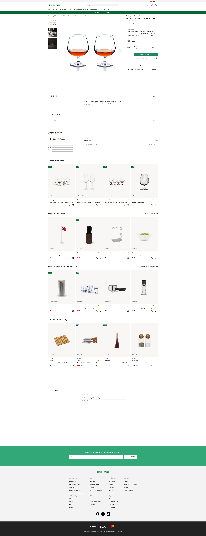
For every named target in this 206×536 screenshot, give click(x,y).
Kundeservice (72, 481)
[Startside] (54, 5)
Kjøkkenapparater (61, 9)
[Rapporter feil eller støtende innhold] (157, 144)
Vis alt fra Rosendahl (150, 213)
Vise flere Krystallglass (87, 395)
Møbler (92, 493)
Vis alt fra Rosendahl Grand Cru (147, 266)
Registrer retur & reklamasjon (76, 493)
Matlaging (51, 9)
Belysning (92, 498)
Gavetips (111, 498)
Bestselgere (112, 493)
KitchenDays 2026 (113, 504)
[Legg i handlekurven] (73, 205)
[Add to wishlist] (70, 205)
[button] (130, 24)
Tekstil (92, 496)
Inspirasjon (155, 9)
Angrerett (71, 507)
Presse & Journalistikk (129, 490)
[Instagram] (103, 514)
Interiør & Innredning (96, 9)
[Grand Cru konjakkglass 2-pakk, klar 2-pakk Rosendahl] (91, 50)
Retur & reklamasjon (74, 490)
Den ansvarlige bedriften (130, 484)
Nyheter (140, 9)
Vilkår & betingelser (74, 496)
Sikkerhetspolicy (73, 498)
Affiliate (126, 487)
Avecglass (71, 16)
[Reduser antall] (127, 54)
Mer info (154, 69)
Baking (69, 9)
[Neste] (120, 50)
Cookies (71, 501)
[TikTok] (108, 514)
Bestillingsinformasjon (75, 484)
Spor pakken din (73, 487)
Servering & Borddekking (80, 9)
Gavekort (92, 504)
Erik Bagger (129, 16)
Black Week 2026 (113, 501)
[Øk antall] (132, 54)
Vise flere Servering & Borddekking (91, 398)
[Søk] (89, 5)
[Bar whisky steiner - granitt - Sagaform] (128, 47)
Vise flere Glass (86, 401)
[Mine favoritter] (152, 5)
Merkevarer (147, 9)
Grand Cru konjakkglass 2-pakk (83, 15)
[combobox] (154, 1)
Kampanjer (106, 9)
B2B (70, 504)
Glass (65, 16)
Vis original (96, 144)
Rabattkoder (112, 507)
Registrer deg (153, 34)
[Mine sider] (148, 5)
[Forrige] (62, 50)
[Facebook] (97, 514)
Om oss (126, 481)
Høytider (111, 496)
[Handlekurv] (156, 5)
